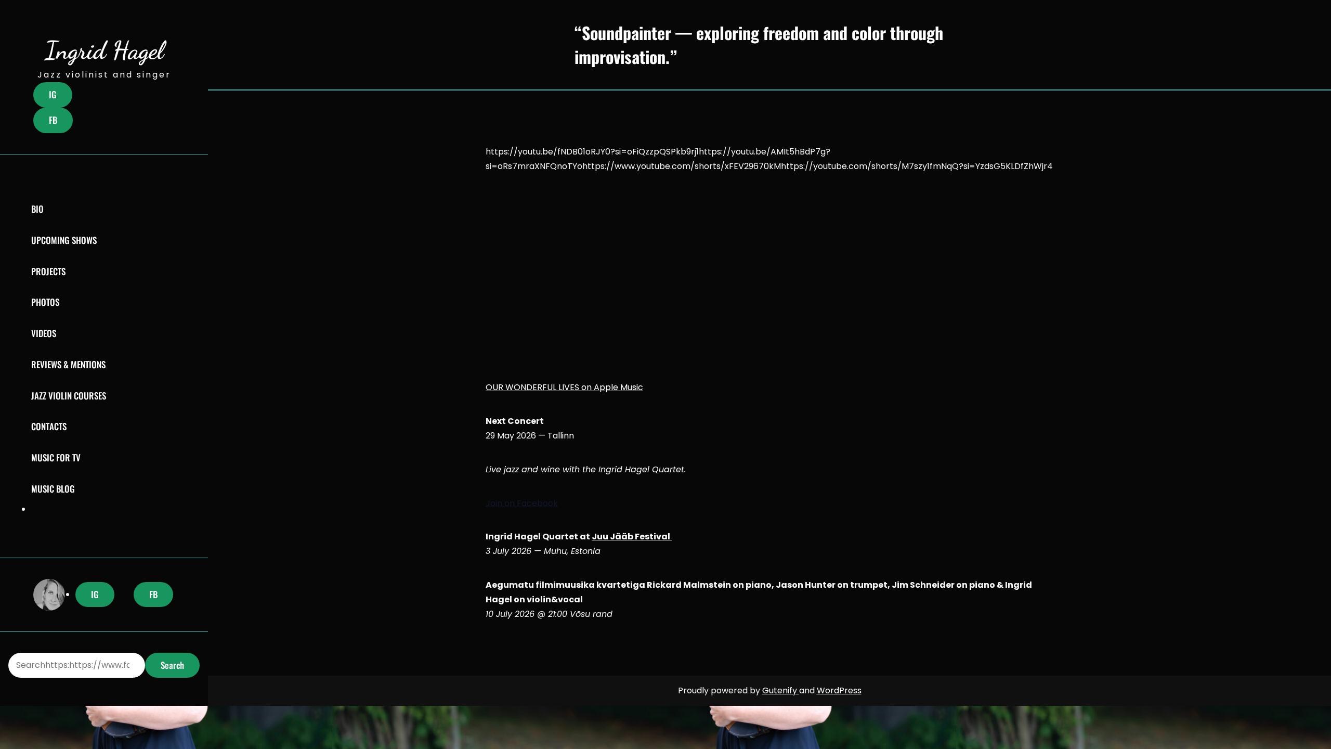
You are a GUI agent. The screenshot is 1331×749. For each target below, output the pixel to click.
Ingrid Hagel (104, 50)
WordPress (839, 690)
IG (53, 94)
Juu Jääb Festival (632, 537)
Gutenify (780, 690)
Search (172, 664)
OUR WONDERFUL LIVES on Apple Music (564, 387)
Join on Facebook (522, 503)
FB (53, 119)
